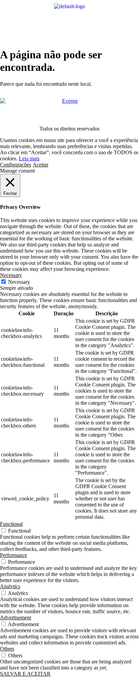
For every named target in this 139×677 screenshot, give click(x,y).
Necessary (19, 282)
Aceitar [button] (40, 164)
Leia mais (29, 158)
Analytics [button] (10, 586)
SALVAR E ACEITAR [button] (25, 674)
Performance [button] (13, 555)
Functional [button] (11, 524)
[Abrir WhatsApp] (122, 660)
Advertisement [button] (15, 617)
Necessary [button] (11, 275)
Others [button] (7, 649)
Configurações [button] (15, 164)
